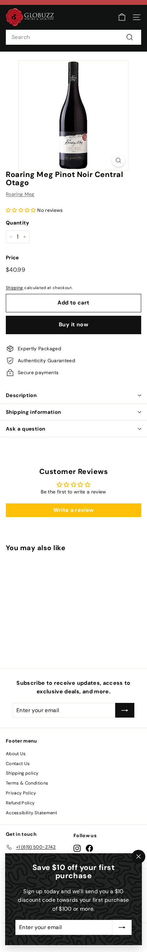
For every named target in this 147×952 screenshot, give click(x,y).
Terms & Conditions (27, 783)
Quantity (17, 222)
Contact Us (18, 763)
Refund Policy (20, 803)
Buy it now (73, 324)
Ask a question (25, 428)
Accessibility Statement (31, 813)
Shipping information (33, 412)
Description (21, 395)
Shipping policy (22, 773)
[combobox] (73, 37)
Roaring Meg (20, 194)
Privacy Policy (21, 793)
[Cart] (122, 17)
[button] (21, 210)
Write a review (73, 510)
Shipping (14, 287)
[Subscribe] (122, 927)
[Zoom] (118, 160)
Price (12, 257)
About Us (16, 754)
